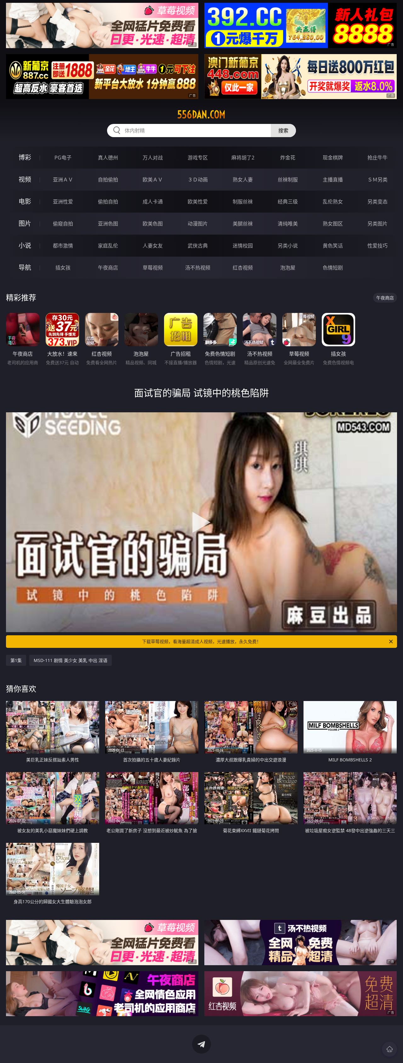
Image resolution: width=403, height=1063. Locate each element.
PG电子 (62, 157)
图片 (25, 223)
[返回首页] (389, 1049)
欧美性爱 (198, 201)
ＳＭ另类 (377, 179)
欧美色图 (153, 223)
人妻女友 (153, 245)
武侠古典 (198, 245)
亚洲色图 (108, 223)
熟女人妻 (243, 179)
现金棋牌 (333, 157)
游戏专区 (198, 157)
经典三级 (288, 201)
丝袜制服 (288, 179)
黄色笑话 (333, 245)
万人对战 (153, 157)
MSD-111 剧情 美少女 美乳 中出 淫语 (70, 660)
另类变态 (377, 201)
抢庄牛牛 (377, 157)
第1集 (16, 660)
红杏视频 (243, 267)
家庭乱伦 (108, 245)
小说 (25, 245)
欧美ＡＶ (153, 179)
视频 (25, 179)
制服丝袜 (243, 201)
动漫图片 (198, 223)
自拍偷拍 (108, 179)
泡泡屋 (287, 267)
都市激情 (63, 245)
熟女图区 (333, 223)
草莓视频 (153, 267)
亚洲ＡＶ (63, 179)
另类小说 (288, 245)
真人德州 (108, 157)
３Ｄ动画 (198, 179)
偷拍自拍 (108, 201)
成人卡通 (153, 201)
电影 (25, 201)
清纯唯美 (288, 223)
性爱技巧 (377, 245)
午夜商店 (108, 267)
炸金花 (287, 157)
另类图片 (377, 223)
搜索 (283, 130)
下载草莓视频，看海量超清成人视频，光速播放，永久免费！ (201, 641)
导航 (25, 267)
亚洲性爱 (63, 201)
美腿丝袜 (243, 223)
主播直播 (333, 179)
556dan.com (201, 114)
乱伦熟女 (333, 201)
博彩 (25, 157)
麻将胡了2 (242, 157)
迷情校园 (243, 245)
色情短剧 (333, 267)
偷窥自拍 (63, 223)
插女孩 (63, 267)
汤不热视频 (197, 267)
